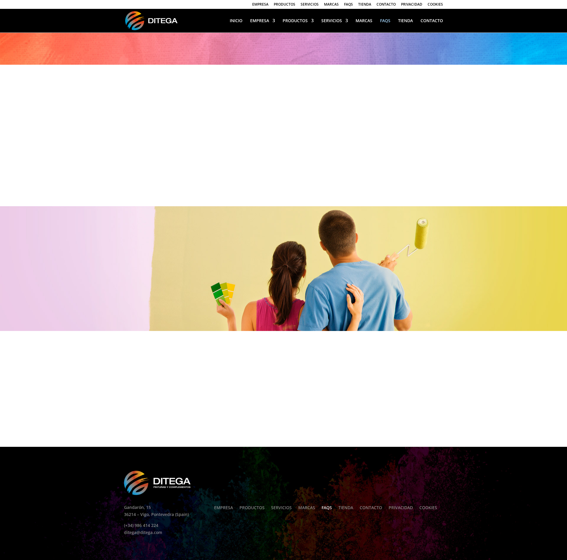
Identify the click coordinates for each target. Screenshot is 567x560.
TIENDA (364, 5)
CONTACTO (386, 5)
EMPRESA (260, 5)
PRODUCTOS (284, 5)
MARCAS (331, 5)
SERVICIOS (310, 5)
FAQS (348, 5)
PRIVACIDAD (411, 5)
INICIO (236, 21)
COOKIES (435, 5)
